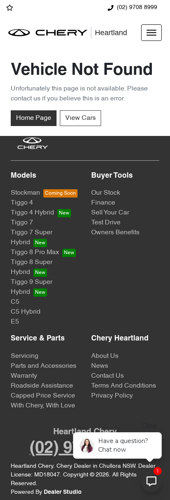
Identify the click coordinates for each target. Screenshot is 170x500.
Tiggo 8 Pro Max (35, 252)
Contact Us (107, 376)
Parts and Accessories (43, 366)
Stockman (25, 193)
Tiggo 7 (22, 222)
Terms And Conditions (123, 386)
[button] (151, 32)
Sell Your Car (110, 213)
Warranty (24, 376)
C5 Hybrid (25, 312)
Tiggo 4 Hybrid (32, 213)
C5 (15, 302)
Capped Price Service (43, 396)
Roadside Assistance (42, 386)
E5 (15, 322)
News (99, 366)
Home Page (33, 118)
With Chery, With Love (43, 405)
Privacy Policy (112, 396)
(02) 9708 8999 (137, 7)
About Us (104, 356)
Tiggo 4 (22, 203)
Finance (103, 203)
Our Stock (105, 193)
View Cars (80, 118)
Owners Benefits (115, 232)
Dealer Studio (63, 492)
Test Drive (105, 222)
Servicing (24, 356)
